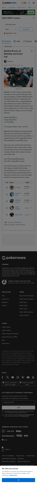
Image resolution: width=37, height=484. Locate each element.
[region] (18, 475)
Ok (18, 480)
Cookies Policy (13, 475)
